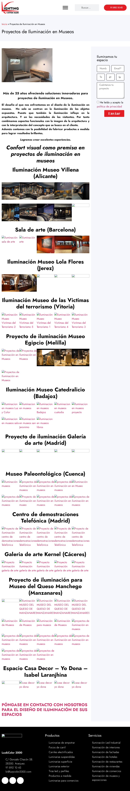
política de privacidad (109, 106)
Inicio (4, 24)
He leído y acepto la (110, 104)
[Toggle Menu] (65, 7)
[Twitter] (12, 780)
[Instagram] (20, 780)
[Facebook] (5, 780)
